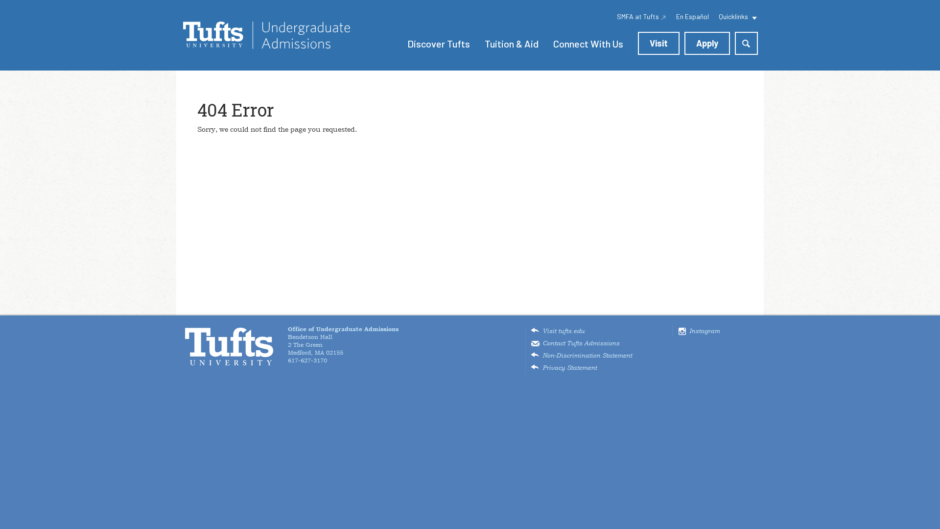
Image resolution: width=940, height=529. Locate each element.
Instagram (704, 331)
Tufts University (229, 346)
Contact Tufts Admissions (580, 343)
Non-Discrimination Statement (587, 355)
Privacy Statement (569, 367)
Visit (659, 43)
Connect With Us (588, 43)
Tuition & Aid (512, 43)
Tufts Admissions (267, 35)
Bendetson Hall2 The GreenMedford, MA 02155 (343, 341)
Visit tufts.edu (563, 331)
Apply (707, 43)
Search (746, 43)
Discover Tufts (438, 43)
